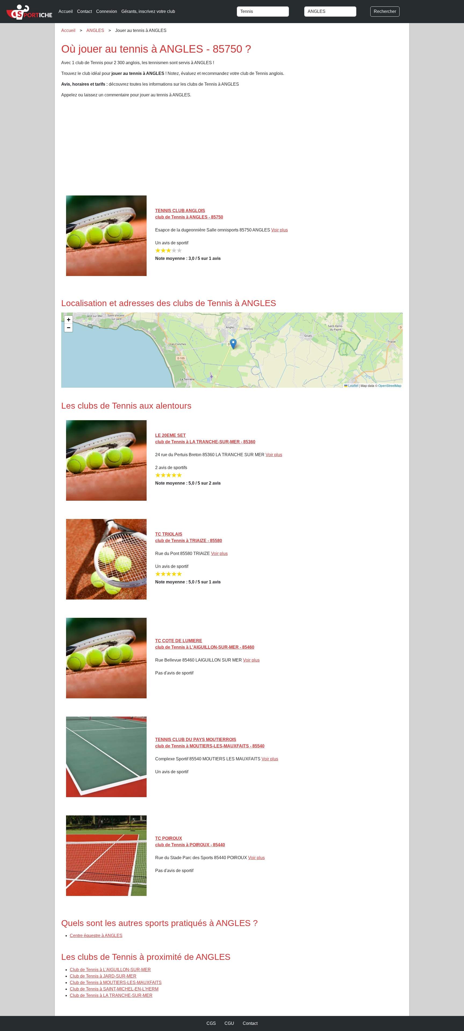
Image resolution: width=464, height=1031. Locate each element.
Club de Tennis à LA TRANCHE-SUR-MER (111, 995)
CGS (211, 1023)
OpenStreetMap (389, 385)
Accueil (66, 11)
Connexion (106, 11)
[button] (233, 344)
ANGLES (95, 30)
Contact (84, 11)
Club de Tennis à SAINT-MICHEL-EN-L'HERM (114, 989)
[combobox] (268, 11)
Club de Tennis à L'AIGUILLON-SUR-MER (110, 969)
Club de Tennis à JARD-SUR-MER (103, 976)
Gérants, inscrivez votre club (148, 11)
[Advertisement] (222, 148)
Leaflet (352, 385)
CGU (229, 1023)
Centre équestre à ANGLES (96, 935)
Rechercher (385, 11)
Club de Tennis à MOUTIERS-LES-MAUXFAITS (116, 982)
